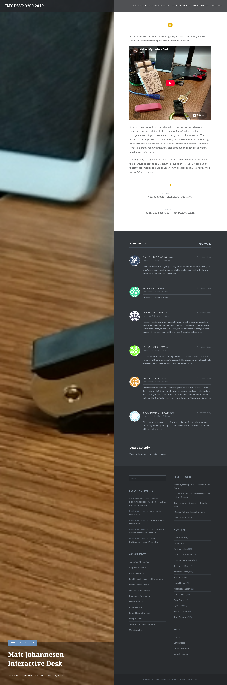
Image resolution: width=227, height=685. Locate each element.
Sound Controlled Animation (142, 624)
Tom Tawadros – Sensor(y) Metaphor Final (191, 504)
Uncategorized (136, 630)
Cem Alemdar (180, 537)
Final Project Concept (139, 584)
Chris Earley (179, 543)
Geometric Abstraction (140, 590)
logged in (145, 454)
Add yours (205, 244)
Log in (177, 637)
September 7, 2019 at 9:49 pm (156, 291)
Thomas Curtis (181, 611)
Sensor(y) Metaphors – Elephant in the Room (192, 486)
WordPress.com (190, 679)
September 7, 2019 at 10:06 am (156, 260)
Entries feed (179, 642)
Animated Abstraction (139, 562)
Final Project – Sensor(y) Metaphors (146, 579)
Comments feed (181, 648)
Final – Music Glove (183, 517)
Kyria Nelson (180, 583)
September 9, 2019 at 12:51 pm (156, 416)
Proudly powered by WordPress (156, 679)
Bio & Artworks (136, 573)
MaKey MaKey (201, 5)
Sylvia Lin (178, 605)
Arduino (217, 5)
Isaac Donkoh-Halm (183, 560)
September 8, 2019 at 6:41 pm (156, 316)
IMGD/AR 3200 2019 (24, 6)
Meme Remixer (136, 601)
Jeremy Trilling (181, 566)
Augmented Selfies (138, 567)
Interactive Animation (22, 643)
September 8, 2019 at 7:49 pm (156, 350)
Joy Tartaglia (180, 577)
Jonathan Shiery (181, 571)
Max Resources (181, 5)
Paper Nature (135, 607)
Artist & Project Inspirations (151, 5)
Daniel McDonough (183, 554)
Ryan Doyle (179, 600)
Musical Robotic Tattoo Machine (189, 512)
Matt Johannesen (27, 675)
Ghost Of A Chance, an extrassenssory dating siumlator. (192, 495)
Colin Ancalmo (181, 549)
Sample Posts (135, 618)
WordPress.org (181, 654)
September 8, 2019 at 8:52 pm (156, 381)
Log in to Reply (205, 257)
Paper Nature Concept (139, 613)
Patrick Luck (180, 594)
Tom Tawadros (181, 617)
